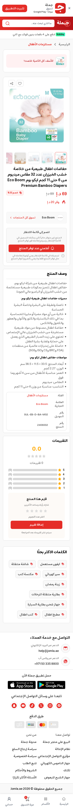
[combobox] (31, 23)
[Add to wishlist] (20, 83)
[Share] (11, 83)
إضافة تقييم (36, 525)
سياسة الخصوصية (24, 756)
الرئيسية (64, 44)
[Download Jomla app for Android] (51, 685)
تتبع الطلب (29, 763)
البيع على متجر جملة (56, 742)
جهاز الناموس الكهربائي (55, 763)
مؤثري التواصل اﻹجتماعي (54, 756)
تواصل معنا (63, 735)
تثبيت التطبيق (14, 8)
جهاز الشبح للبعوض (57, 777)
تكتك (66, 770)
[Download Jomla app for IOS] (22, 685)
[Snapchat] (14, 705)
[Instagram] (49, 705)
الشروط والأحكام (25, 770)
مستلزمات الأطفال (37, 395)
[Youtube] (23, 705)
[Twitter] (40, 705)
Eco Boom (42, 404)
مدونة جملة (28, 742)
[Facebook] (58, 705)
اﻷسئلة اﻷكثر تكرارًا (24, 777)
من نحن (31, 735)
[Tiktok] (32, 705)
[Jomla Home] (64, 23)
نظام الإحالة (62, 749)
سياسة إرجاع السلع (24, 749)
